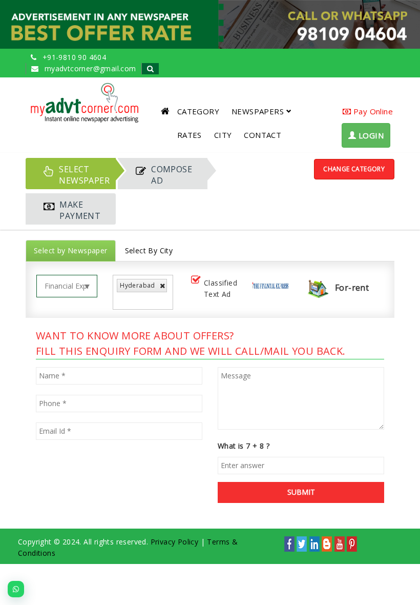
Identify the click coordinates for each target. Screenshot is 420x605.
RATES (189, 135)
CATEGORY (198, 111)
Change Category (354, 169)
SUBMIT (301, 492)
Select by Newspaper (71, 250)
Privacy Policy (175, 542)
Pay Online (372, 111)
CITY (223, 135)
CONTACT (262, 135)
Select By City (149, 250)
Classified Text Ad (220, 288)
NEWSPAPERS (258, 111)
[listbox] (122, 300)
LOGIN (370, 135)
